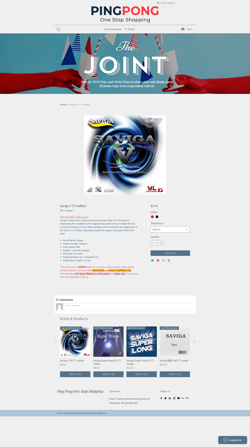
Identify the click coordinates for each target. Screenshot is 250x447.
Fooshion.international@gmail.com (133, 399)
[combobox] (170, 229)
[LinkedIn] (169, 398)
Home (63, 104)
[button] (58, 29)
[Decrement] (153, 243)
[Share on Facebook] (152, 260)
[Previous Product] (56, 341)
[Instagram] (174, 398)
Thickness (157, 223)
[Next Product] (194, 341)
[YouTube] (178, 398)
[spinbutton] (157, 243)
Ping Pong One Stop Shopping (80, 391)
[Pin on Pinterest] (158, 260)
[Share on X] (169, 260)
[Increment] (161, 243)
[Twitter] (165, 398)
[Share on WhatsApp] (163, 260)
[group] (125, 351)
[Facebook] (161, 398)
